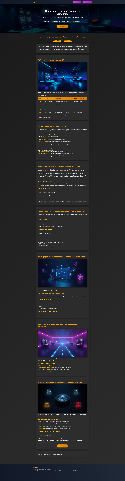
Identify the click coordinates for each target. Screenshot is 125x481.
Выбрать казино (62, 26)
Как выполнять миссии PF (56, 1)
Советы (75, 37)
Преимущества (83, 37)
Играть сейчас (77, 1)
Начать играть (62, 445)
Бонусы (70, 1)
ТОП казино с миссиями (43, 37)
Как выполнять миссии (56, 37)
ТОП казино (49, 1)
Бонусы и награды (67, 40)
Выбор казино (65, 1)
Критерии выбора (57, 40)
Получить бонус (87, 1)
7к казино (48, 175)
